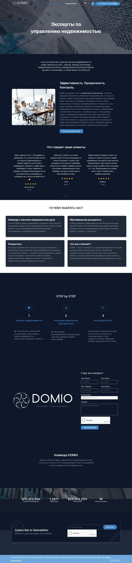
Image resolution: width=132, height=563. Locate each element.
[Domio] (20, 3)
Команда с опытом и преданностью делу (31, 219)
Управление (70, 4)
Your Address (86, 387)
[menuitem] (82, 8)
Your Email (105, 378)
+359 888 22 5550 (105, 4)
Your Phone (105, 387)
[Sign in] (93, 4)
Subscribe (110, 527)
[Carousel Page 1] (65, 196)
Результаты (14, 244)
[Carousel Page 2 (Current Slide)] (66, 196)
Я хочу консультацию (71, 131)
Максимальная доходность (85, 219)
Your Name (85, 378)
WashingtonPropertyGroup (92, 93)
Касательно (86, 395)
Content (84, 402)
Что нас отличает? (80, 244)
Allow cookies (115, 560)
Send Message (90, 428)
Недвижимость (54, 4)
